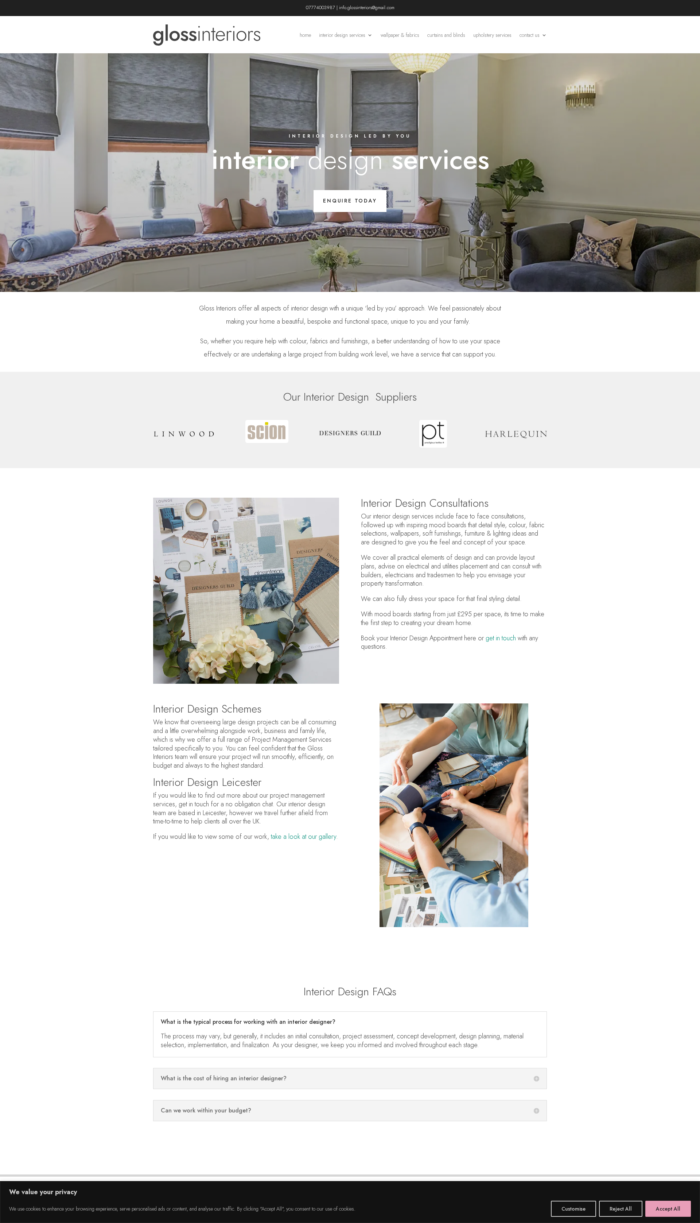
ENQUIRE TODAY (350, 200)
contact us (530, 35)
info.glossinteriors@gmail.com (366, 7)
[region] (350, 1202)
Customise (573, 1208)
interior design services (342, 35)
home (305, 35)
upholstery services (492, 35)
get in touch (501, 638)
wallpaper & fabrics (400, 35)
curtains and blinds (446, 35)
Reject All (621, 1208)
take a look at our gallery (303, 836)
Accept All (668, 1208)
